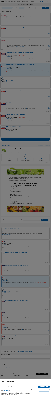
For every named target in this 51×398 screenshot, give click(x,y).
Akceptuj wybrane (43, 390)
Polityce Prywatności (6, 390)
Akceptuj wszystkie (44, 386)
